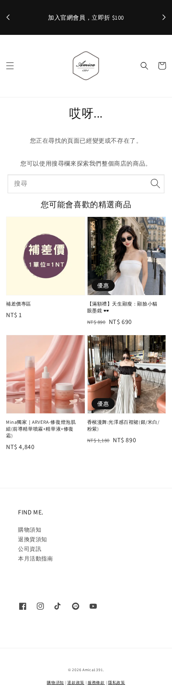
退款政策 (75, 682)
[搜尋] (155, 183)
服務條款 (96, 682)
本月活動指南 (35, 558)
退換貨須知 (32, 539)
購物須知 (29, 529)
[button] (10, 66)
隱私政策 (116, 682)
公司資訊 (29, 548)
